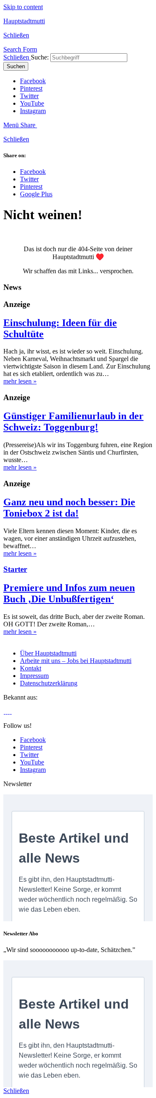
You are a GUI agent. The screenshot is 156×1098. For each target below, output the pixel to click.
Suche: (40, 57)
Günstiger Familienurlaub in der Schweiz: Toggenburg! (73, 422)
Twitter (29, 95)
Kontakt (30, 668)
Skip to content (23, 6)
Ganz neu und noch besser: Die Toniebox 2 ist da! (69, 508)
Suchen (16, 66)
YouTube (32, 103)
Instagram (33, 110)
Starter (15, 569)
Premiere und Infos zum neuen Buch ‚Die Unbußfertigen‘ (69, 593)
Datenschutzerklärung (48, 683)
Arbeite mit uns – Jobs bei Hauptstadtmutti (75, 660)
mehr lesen (20, 381)
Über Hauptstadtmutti (48, 653)
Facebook (33, 80)
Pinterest (31, 88)
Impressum (34, 675)
